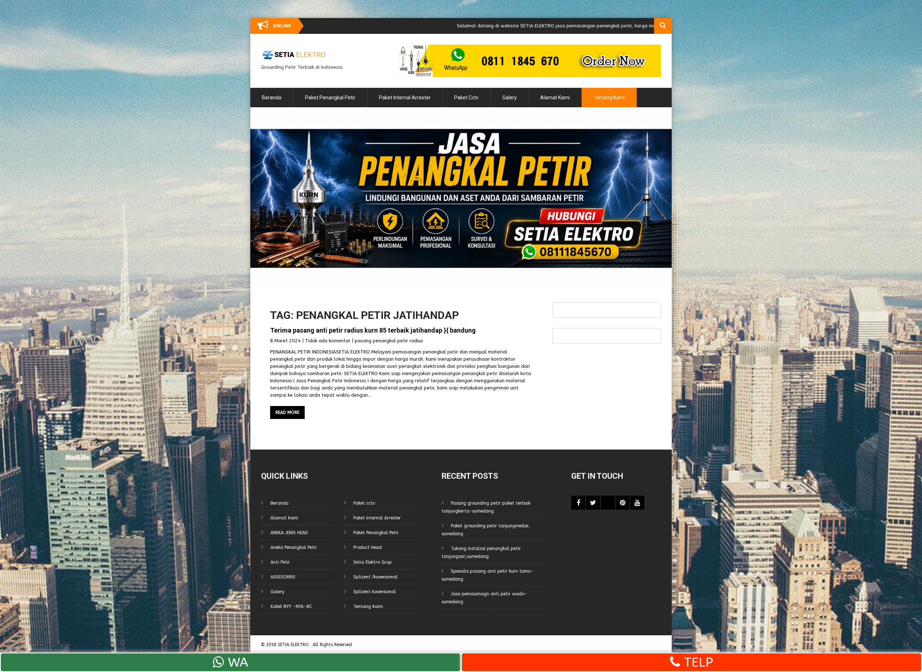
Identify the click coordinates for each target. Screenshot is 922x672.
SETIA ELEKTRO (294, 644)
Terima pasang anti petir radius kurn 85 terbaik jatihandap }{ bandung (373, 330)
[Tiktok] (608, 503)
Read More (287, 412)
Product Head (367, 547)
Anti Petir (280, 562)
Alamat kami (555, 97)
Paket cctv (466, 97)
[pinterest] (623, 503)
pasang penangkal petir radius (389, 340)
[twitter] (593, 503)
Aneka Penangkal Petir (293, 547)
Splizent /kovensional (375, 576)
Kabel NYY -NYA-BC (291, 606)
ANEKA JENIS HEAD (289, 532)
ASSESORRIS (282, 576)
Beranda (271, 97)
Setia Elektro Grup (372, 562)
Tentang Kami (609, 97)
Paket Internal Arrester (405, 97)
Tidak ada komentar (327, 340)
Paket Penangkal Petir (330, 97)
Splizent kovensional (374, 591)
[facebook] (578, 503)
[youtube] (637, 503)
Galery (509, 97)
